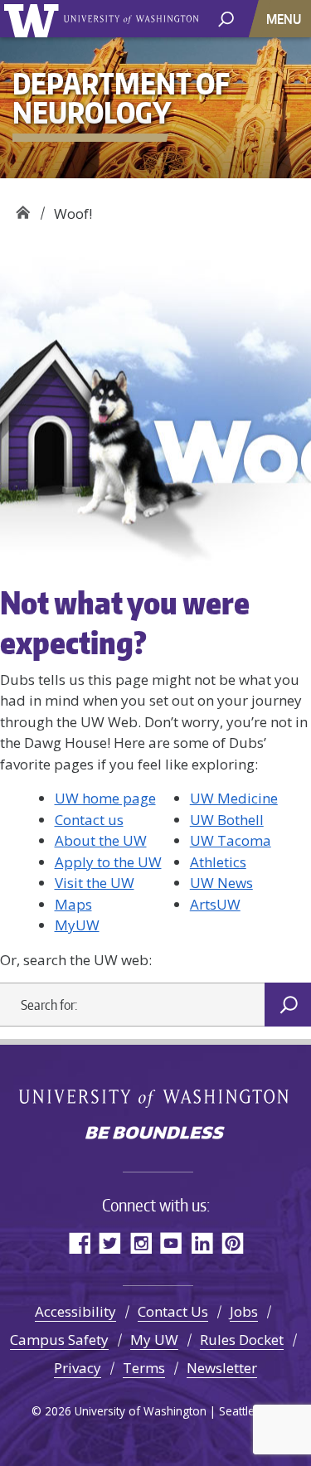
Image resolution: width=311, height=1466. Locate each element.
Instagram (140, 1242)
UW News (221, 882)
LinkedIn (202, 1242)
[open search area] (226, 18)
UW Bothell (227, 819)
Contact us (89, 819)
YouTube (171, 1242)
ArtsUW (215, 904)
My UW (154, 1339)
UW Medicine (234, 798)
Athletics (218, 861)
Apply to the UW (108, 861)
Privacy (77, 1367)
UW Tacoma (230, 840)
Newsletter (222, 1367)
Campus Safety (59, 1339)
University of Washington (34, 18)
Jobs (244, 1311)
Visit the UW (94, 882)
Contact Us (173, 1311)
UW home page (105, 798)
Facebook (79, 1242)
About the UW (101, 840)
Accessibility (75, 1311)
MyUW (77, 924)
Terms (144, 1367)
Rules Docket (242, 1339)
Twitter (110, 1242)
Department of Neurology (22, 208)
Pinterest (232, 1242)
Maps (73, 904)
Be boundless (155, 1134)
